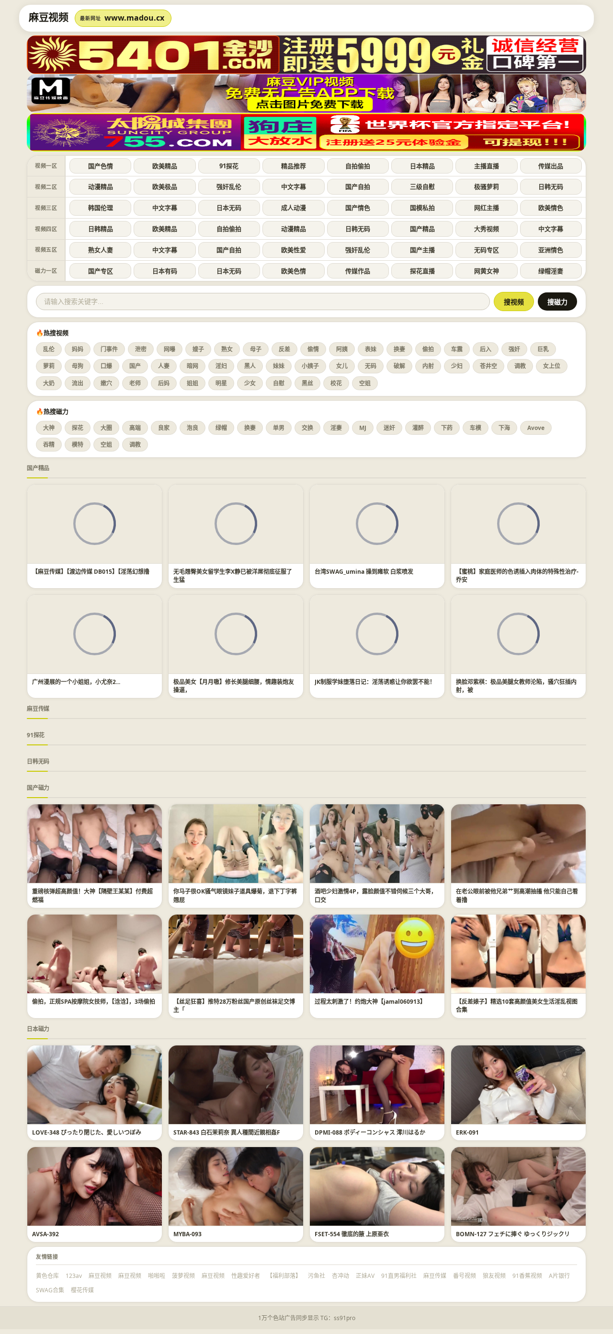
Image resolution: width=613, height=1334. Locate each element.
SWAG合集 (50, 1290)
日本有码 (164, 271)
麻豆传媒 (38, 709)
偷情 (313, 349)
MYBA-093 (187, 1234)
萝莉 (49, 366)
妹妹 (278, 366)
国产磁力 (38, 788)
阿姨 (342, 349)
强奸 (514, 349)
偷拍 (428, 349)
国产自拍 (357, 186)
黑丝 (307, 383)
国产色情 (100, 166)
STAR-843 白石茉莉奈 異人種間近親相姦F (226, 1132)
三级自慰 (422, 186)
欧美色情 (293, 271)
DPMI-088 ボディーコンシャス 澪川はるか (370, 1132)
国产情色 (357, 207)
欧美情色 (550, 207)
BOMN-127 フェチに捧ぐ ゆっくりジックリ (513, 1234)
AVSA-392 (45, 1234)
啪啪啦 (156, 1276)
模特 (77, 445)
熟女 (227, 349)
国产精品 (422, 228)
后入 (485, 349)
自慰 (278, 383)
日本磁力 (38, 1029)
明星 (221, 383)
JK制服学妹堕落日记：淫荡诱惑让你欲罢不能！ (375, 682)
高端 (135, 428)
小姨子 (310, 366)
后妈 (164, 383)
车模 (475, 428)
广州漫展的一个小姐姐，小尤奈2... (76, 682)
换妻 (399, 349)
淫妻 (336, 428)
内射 (428, 366)
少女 (250, 383)
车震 (457, 349)
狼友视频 (494, 1276)
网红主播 (486, 207)
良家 (164, 428)
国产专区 (100, 271)
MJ (362, 428)
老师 (135, 383)
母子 (255, 349)
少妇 (457, 366)
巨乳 (543, 349)
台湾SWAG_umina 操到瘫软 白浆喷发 (364, 572)
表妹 (370, 349)
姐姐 (192, 383)
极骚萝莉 (486, 186)
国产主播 (422, 249)
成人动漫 (293, 207)
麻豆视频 (100, 1276)
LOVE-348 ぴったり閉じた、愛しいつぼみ (86, 1132)
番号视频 (464, 1276)
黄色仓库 (47, 1276)
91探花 (228, 166)
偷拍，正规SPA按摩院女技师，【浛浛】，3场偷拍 (93, 1002)
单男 (278, 428)
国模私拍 (422, 207)
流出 (77, 383)
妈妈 (77, 349)
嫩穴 (106, 383)
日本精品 (422, 166)
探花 (77, 428)
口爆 (106, 366)
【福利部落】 (284, 1276)
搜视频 (514, 302)
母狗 (77, 366)
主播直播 (486, 166)
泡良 (192, 428)
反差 (284, 349)
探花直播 (422, 271)
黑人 (250, 366)
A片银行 (559, 1276)
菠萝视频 (183, 1276)
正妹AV (365, 1276)
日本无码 (228, 207)
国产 (135, 366)
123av (74, 1276)
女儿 (342, 366)
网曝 (169, 349)
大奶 (49, 383)
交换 (307, 428)
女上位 (551, 366)
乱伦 (49, 349)
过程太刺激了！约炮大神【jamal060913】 (370, 1002)
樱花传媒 (82, 1290)
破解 (399, 366)
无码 (370, 366)
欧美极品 (164, 186)
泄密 (141, 349)
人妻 (164, 366)
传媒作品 (357, 271)
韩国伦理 (100, 207)
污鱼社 (316, 1276)
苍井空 (488, 366)
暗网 (192, 366)
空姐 (365, 383)
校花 (336, 383)
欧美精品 (164, 166)
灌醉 (418, 428)
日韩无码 (550, 186)
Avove (536, 428)
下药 (447, 428)
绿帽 (221, 428)
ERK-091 (467, 1132)
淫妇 (221, 366)
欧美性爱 (293, 249)
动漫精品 (100, 186)
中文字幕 (293, 186)
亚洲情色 (550, 249)
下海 (504, 428)
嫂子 (198, 349)
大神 (49, 428)
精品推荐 (293, 166)
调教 (520, 366)
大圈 (106, 428)
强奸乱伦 (228, 186)
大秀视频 (486, 228)
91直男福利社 (399, 1276)
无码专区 (486, 249)
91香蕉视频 (527, 1276)
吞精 (49, 445)
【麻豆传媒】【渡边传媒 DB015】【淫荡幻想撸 (90, 572)
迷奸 (389, 428)
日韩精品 (100, 228)
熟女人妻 (100, 249)
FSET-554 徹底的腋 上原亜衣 (352, 1234)
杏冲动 (340, 1276)
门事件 (109, 349)
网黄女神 (486, 271)
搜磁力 (557, 302)
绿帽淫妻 (550, 271)
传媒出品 (550, 166)
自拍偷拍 (357, 166)
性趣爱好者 (245, 1276)
